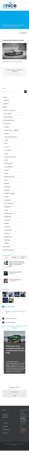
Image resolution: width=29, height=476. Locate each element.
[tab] (14, 328)
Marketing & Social (8, 120)
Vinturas (7, 233)
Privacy (5, 433)
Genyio (7, 170)
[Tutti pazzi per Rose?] (6, 279)
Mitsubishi (7, 200)
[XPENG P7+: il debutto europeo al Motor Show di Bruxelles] (17, 294)
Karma (7, 180)
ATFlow (7, 133)
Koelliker (7, 190)
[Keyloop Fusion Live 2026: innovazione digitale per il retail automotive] (11, 294)
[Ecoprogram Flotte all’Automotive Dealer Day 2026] (5, 300)
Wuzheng (7, 240)
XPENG (7, 243)
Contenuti (6, 100)
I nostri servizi (7, 113)
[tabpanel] (14, 360)
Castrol (7, 147)
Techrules (7, 220)
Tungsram (8, 226)
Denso (6, 153)
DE (6, 415)
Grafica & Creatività (9, 110)
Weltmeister (8, 236)
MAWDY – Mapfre (10, 193)
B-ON (6, 140)
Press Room (6, 123)
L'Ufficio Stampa (8, 117)
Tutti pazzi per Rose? (15, 279)
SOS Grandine (9, 213)
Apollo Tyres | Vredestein (12, 130)
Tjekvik (7, 223)
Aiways (7, 127)
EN (5, 414)
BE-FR (4, 417)
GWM (6, 173)
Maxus (6, 196)
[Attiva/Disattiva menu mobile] (26, 2)
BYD (6, 143)
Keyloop (7, 183)
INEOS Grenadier (10, 176)
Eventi (5, 107)
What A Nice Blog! (8, 250)
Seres (6, 210)
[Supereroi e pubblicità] (6, 272)
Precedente (23, 33)
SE (7, 417)
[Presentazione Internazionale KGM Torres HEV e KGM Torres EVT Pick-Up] (11, 300)
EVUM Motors (8, 163)
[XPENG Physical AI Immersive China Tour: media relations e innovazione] (5, 294)
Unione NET (8, 230)
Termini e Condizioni (5, 428)
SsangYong (8, 216)
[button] (14, 307)
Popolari (6, 257)
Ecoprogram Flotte (10, 157)
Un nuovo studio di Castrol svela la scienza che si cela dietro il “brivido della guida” (17, 264)
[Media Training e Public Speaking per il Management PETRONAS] (23, 294)
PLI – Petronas (9, 203)
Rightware (8, 206)
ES (3, 415)
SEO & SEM (6, 246)
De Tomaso (8, 150)
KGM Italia (8, 186)
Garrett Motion (9, 167)
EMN (6, 160)
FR (8, 414)
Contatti (5, 423)
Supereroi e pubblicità (15, 272)
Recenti (14, 257)
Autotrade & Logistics (11, 137)
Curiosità (5, 103)
